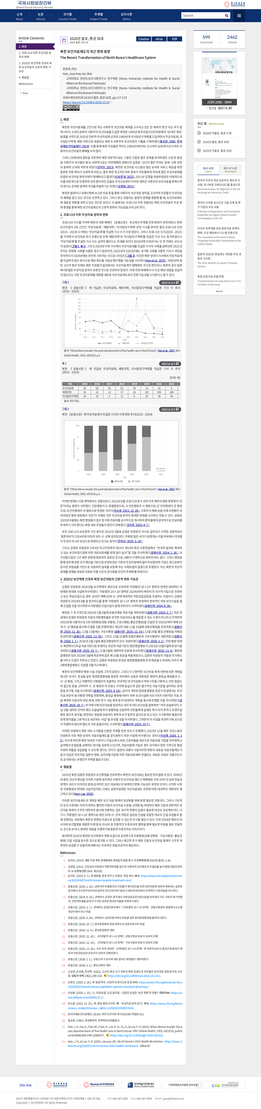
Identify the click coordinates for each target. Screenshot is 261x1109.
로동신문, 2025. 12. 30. (88, 636)
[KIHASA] (234, 5)
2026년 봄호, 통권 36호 (216, 142)
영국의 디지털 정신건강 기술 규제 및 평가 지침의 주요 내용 (219, 210)
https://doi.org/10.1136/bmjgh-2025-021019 (136, 1035)
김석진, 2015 (105, 167)
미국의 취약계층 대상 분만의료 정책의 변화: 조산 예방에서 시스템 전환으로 (219, 236)
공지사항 (126, 16)
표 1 (82, 246)
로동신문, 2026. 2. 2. (151, 641)
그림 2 (130, 256)
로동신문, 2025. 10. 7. (84, 651)
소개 (19, 16)
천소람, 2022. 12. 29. (126, 511)
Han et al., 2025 (155, 260)
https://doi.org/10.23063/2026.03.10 (86, 102)
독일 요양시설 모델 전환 (219, 280)
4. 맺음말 (24, 77)
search (226, 15)
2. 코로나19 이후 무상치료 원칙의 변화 (35, 55)
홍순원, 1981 (168, 141)
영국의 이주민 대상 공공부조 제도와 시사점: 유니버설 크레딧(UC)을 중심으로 (219, 186)
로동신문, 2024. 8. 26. (158, 606)
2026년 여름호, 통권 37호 (217, 133)
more (219, 291)
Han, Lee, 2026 (84, 794)
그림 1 (75, 246)
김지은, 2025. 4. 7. (137, 525)
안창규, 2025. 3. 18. (129, 541)
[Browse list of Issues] (239, 15)
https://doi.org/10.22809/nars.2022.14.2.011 (134, 976)
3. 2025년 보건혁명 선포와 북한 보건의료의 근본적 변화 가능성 (35, 67)
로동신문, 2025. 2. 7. (159, 612)
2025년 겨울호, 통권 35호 (217, 150)
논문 (40, 16)
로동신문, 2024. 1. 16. (164, 552)
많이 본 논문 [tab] (230, 170)
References (26, 83)
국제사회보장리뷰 (34, 5)
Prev (25, 93)
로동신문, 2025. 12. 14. (129, 631)
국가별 (67, 16)
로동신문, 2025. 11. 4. (159, 651)
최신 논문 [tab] (208, 170)
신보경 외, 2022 (124, 177)
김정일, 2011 (126, 186)
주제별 (98, 16)
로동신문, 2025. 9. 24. (107, 691)
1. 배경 (23, 46)
